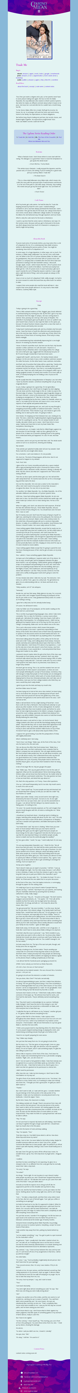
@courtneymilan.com (31, 1373)
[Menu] (39, 11)
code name (39, 86)
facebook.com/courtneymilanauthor (36, 1377)
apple (31, 74)
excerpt (31, 86)
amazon (25, 74)
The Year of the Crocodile (46, 137)
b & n (30, 76)
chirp (42, 80)
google (47, 74)
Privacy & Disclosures (29, 1388)
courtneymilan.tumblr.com (32, 1381)
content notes (49, 86)
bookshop (19, 78)
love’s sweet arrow (50, 76)
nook (36, 74)
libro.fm (47, 80)
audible (24, 80)
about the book (23, 86)
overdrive (55, 80)
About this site (28, 1385)
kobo (41, 74)
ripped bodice (38, 76)
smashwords (55, 74)
